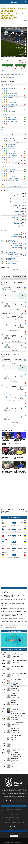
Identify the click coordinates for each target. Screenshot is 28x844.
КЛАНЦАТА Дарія (12, 160)
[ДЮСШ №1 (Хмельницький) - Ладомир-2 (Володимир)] (14, 307)
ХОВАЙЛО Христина (13, 180)
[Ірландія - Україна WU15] (14, 523)
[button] (2, 2)
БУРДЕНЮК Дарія (12, 151)
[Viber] (12, 23)
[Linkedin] (18, 23)
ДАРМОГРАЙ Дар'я (12, 121)
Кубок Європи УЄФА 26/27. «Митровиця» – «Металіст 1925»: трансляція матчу (13, 596)
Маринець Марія (12, 75)
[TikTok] (14, 800)
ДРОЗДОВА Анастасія (13, 97)
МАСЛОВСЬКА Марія (13, 119)
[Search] (26, 2)
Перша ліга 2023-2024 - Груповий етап (13, 27)
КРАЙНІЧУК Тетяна (12, 153)
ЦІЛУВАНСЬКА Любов (13, 155)
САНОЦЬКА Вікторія (13, 144)
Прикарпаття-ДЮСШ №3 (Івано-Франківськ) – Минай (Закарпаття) (7, 511)
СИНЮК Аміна (11, 100)
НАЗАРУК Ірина (11, 171)
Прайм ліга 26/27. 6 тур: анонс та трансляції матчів (12, 618)
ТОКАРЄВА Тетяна (12, 173)
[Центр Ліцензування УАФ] (14, 817)
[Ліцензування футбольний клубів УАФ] (14, 822)
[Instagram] (6, 800)
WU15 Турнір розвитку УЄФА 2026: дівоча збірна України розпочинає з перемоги (12, 615)
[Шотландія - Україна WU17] (14, 542)
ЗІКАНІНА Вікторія (12, 93)
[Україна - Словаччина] (14, 555)
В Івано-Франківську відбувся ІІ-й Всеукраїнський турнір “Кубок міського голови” (12, 604)
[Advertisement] (14, 490)
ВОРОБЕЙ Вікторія (12, 148)
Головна (6, 840)
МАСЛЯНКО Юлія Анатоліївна (10, 130)
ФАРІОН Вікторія (12, 117)
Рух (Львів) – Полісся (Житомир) (22, 510)
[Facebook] (2, 23)
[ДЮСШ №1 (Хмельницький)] (6, 33)
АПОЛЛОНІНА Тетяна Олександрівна (12, 186)
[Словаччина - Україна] (14, 536)
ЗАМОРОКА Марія (12, 104)
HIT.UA (12, 835)
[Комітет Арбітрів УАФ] (14, 820)
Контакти (21, 840)
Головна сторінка (4, 5)
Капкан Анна (11, 77)
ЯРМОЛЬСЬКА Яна (12, 88)
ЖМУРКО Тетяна (12, 124)
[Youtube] (21, 800)
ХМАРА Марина (11, 109)
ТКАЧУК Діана (11, 146)
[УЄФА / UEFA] (14, 812)
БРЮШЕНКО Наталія (13, 178)
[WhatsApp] (15, 23)
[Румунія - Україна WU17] (14, 548)
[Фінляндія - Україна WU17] (14, 529)
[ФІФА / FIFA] (14, 815)
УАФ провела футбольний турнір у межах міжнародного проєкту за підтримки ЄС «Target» (14, 626)
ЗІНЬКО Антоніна (12, 138)
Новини (11, 840)
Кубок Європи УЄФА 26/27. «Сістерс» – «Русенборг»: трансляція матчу (13, 600)
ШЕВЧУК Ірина (11, 169)
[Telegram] (5, 23)
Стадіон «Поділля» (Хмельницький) (10, 28)
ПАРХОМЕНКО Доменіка (14, 162)
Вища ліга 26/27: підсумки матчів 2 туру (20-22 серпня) (13, 608)
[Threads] (25, 800)
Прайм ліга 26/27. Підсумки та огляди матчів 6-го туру (13, 611)
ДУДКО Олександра (13, 106)
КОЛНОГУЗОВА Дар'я (13, 176)
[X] (9, 23)
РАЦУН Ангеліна (12, 91)
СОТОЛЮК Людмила (13, 95)
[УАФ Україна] (14, 810)
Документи (16, 840)
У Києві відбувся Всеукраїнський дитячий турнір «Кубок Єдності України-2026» (14, 622)
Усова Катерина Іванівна (17, 74)
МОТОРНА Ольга (12, 111)
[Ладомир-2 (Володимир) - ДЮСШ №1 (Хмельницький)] (14, 317)
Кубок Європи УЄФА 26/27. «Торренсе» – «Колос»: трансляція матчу (12, 591)
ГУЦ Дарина (11, 140)
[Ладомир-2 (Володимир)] (22, 33)
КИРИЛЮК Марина (12, 102)
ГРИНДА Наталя (12, 157)
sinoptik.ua (19, 833)
